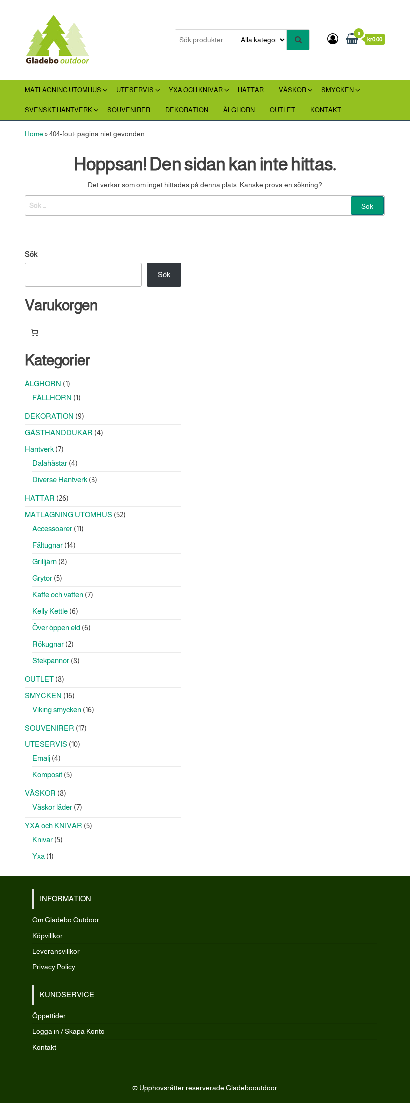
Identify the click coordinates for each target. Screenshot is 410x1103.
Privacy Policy (54, 967)
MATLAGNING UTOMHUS (63, 90)
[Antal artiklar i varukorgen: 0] (34, 332)
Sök (31, 254)
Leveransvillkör (56, 951)
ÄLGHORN (239, 110)
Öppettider (49, 1016)
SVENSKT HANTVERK (58, 110)
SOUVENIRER (129, 110)
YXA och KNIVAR (196, 90)
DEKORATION (187, 110)
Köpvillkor (47, 936)
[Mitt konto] (333, 39)
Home (34, 134)
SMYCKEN (338, 90)
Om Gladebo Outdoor (66, 920)
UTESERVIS (135, 90)
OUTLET (283, 110)
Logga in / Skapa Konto (68, 1031)
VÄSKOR (292, 90)
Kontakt (326, 110)
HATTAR (251, 90)
